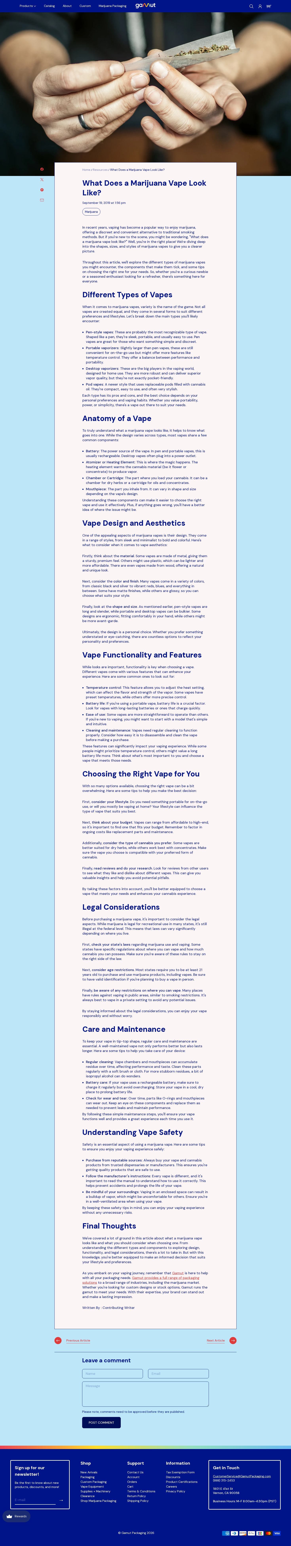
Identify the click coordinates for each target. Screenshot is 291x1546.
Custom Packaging (94, 1482)
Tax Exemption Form (180, 1472)
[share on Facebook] (42, 169)
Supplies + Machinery (95, 1491)
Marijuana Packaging (112, 6)
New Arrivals (89, 1472)
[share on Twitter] (42, 179)
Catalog (49, 6)
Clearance (88, 1496)
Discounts (173, 1477)
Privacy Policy (175, 1491)
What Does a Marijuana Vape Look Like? (137, 170)
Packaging (88, 1477)
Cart (130, 1487)
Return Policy (136, 1496)
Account (133, 1477)
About (67, 6)
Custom (85, 6)
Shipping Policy (138, 1501)
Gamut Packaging (134, 1533)
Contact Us (135, 1472)
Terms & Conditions (141, 1491)
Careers (171, 1487)
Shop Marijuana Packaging (98, 1501)
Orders (132, 1482)
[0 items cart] (268, 6)
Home (86, 170)
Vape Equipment (92, 1487)
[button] (28, 6)
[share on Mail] (42, 200)
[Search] (251, 6)
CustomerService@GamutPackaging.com (242, 1476)
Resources (100, 170)
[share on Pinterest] (42, 190)
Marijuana (91, 212)
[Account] (260, 6)
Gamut (178, 1273)
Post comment (101, 1423)
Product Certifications (182, 1482)
